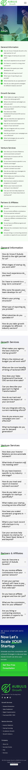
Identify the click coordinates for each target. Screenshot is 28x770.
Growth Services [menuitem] (7, 702)
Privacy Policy (14, 764)
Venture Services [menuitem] (7, 721)
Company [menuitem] (5, 740)
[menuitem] (8, 706)
